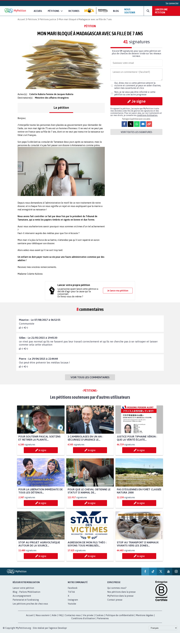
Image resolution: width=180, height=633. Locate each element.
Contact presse (114, 599)
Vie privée (88, 615)
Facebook (72, 588)
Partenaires (103, 618)
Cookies (99, 615)
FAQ (61, 615)
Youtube (72, 603)
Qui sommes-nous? (116, 588)
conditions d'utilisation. (147, 115)
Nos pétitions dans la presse (121, 592)
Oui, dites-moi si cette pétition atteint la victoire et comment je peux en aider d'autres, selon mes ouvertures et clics (137, 85)
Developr (62, 628)
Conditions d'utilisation (83, 618)
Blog (116, 10)
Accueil (38, 10)
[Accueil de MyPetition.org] (15, 11)
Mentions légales (144, 615)
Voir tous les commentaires (90, 377)
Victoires (73, 10)
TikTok (71, 592)
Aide (54, 615)
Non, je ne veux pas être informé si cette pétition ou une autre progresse (134, 93)
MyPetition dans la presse (120, 596)
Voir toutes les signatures (136, 132)
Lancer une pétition (161, 11)
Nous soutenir (129, 11)
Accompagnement (22, 596)
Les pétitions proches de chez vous (30, 603)
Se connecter (172, 3)
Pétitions (32, 19)
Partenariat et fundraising (26, 599)
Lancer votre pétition (23, 588)
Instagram (73, 599)
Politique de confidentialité (120, 615)
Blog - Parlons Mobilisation (26, 592)
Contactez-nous (73, 615)
